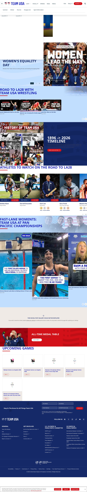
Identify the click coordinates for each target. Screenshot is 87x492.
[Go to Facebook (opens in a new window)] (64, 419)
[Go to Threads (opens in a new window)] (83, 419)
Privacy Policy (58, 411)
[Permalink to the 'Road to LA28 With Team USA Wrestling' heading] (38, 93)
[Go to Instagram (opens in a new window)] (72, 419)
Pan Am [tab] (19, 10)
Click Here (36, 340)
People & (49, 435)
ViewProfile (4, 200)
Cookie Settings (58, 489)
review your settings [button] (30, 320)
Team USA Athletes (6, 429)
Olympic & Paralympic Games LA (75, 448)
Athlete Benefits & (52, 447)
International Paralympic (75, 433)
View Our (55, 150)
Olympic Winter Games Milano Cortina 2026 (75, 441)
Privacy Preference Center (73, 469)
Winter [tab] (12, 10)
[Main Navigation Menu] (2, 4)
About (47, 433)
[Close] (85, 489)
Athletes (42, 3)
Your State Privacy (58, 469)
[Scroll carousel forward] (86, 119)
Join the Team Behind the (30, 429)
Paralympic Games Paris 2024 (73, 438)
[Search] (85, 4)
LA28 (27, 3)
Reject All (66, 489)
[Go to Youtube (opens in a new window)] (79, 419)
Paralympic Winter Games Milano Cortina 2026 (75, 445)
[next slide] (39, 83)
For (48, 445)
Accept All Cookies (75, 489)
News (48, 3)
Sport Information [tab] (39, 10)
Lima (5, 16)
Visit (65, 3)
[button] (55, 82)
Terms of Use (64, 411)
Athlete (6, 434)
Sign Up (79, 408)
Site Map (48, 469)
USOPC (49, 450)
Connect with (27, 438)
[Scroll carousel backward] (83, 119)
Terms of (69, 412)
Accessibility (10, 469)
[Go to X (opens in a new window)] (68, 419)
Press (49, 440)
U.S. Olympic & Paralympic (10, 436)
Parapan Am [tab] (27, 10)
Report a (6, 438)
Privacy (62, 412)
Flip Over (15, 200)
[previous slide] (36, 83)
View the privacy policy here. (36, 490)
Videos (54, 3)
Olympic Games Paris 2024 (72, 435)
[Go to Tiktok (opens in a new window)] (76, 419)
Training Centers (48, 438)
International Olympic (74, 431)
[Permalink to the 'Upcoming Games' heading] (35, 348)
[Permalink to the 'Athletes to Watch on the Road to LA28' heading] (73, 167)
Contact (48, 452)
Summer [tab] (5, 10)
